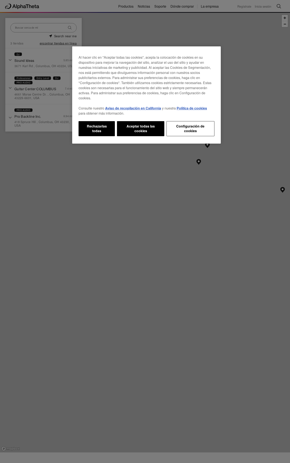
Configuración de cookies (190, 128)
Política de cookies (192, 108)
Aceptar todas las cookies (141, 128)
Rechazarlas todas (97, 128)
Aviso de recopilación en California (133, 108)
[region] (146, 95)
